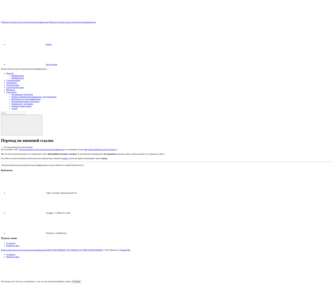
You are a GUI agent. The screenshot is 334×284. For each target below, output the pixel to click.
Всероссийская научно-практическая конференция (42, 149)
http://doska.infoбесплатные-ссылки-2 (100, 149)
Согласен (76, 282)
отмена (65, 158)
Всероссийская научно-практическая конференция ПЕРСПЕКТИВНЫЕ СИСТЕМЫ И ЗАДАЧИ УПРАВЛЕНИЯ (52, 250)
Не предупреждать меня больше (18, 147)
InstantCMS (125, 250)
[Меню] (48, 69)
